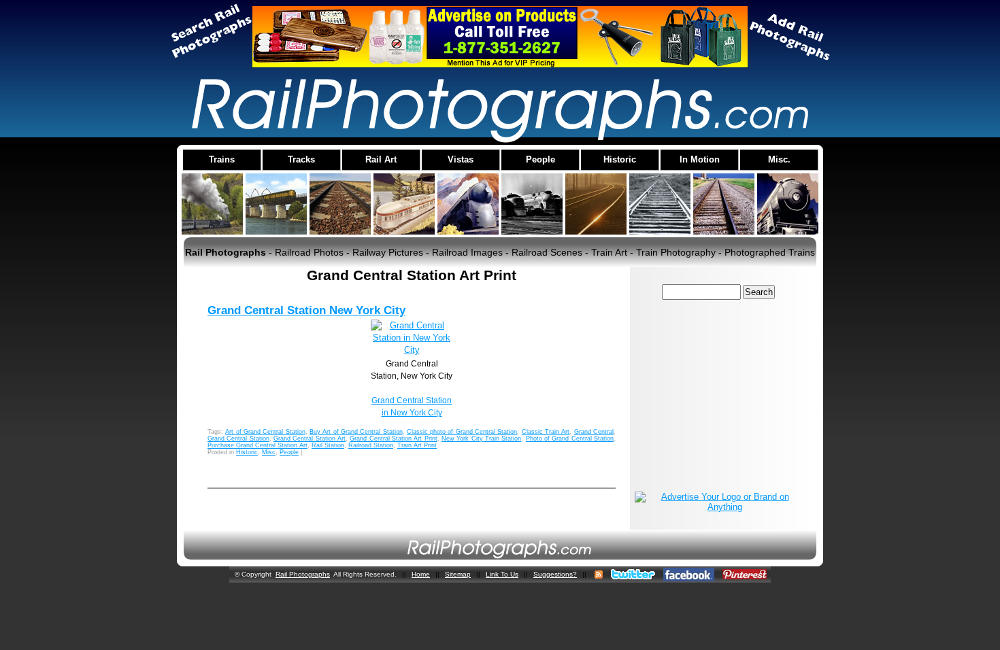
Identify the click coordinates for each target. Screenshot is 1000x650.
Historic (247, 452)
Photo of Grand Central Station (570, 438)
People (289, 452)
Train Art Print (417, 445)
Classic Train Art (546, 431)
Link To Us (502, 574)
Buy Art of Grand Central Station (356, 431)
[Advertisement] (720, 395)
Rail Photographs (303, 574)
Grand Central (594, 431)
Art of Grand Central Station (265, 431)
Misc (269, 452)
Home (421, 574)
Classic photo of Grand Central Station (462, 431)
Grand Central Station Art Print (393, 438)
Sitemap (458, 574)
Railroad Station (370, 445)
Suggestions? (555, 574)
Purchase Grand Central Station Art (257, 445)
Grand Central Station (238, 438)
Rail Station (328, 445)
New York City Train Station (481, 438)
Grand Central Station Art (309, 438)
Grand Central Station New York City (306, 310)
